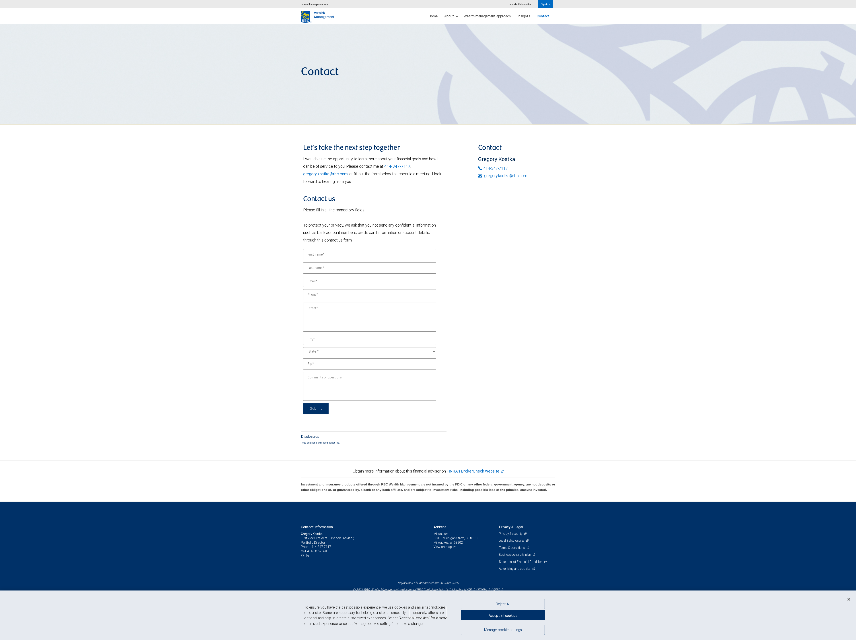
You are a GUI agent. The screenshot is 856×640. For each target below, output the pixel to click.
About (449, 16)
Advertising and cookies (515, 569)
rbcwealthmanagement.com (315, 4)
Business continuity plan (515, 555)
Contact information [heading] (317, 527)
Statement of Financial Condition (521, 562)
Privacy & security (511, 534)
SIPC (496, 590)
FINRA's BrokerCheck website (473, 471)
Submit (316, 408)
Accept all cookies (503, 615)
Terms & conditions (512, 548)
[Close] (849, 599)
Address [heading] (440, 527)
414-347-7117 (397, 166)
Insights (523, 16)
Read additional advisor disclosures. (320, 442)
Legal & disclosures (512, 541)
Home (433, 16)
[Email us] (303, 555)
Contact (543, 16)
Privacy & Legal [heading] (511, 527)
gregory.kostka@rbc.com (325, 173)
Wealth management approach (487, 16)
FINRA (482, 590)
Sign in (545, 4)
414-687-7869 (317, 551)
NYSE (467, 590)
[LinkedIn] (308, 555)
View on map (443, 547)
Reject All (503, 604)
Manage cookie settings (503, 629)
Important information (520, 4)
